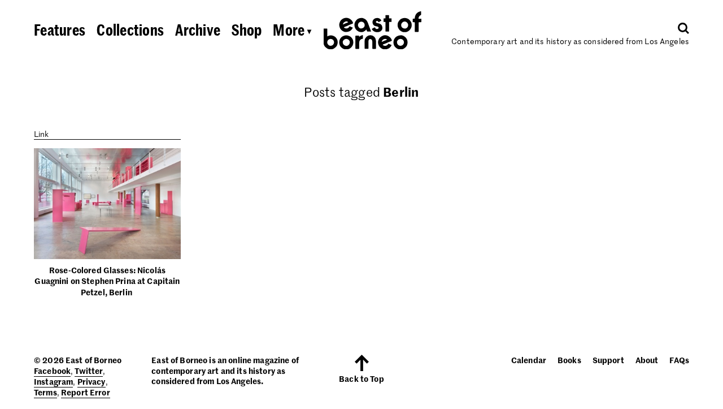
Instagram (53, 381)
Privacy (91, 381)
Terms (45, 392)
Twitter (89, 370)
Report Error (85, 392)
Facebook (52, 370)
